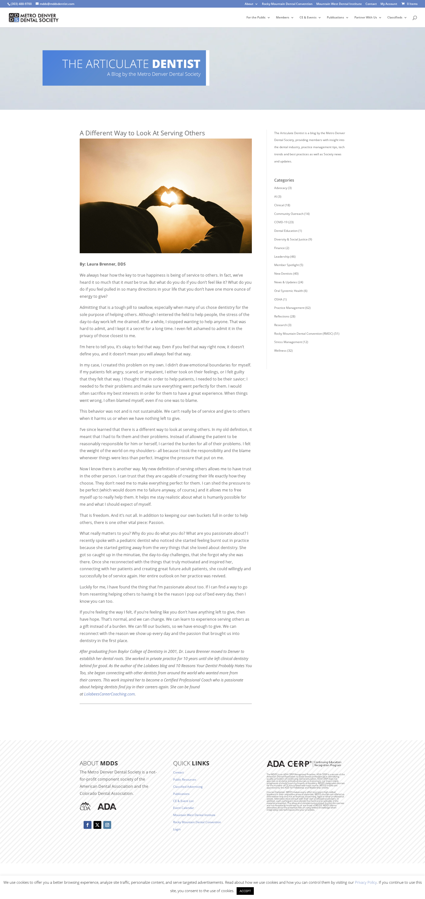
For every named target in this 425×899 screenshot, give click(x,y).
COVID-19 (281, 222)
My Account (388, 4)
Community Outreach (289, 214)
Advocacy (280, 188)
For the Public (256, 17)
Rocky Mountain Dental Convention (287, 4)
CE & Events (308, 17)
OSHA (278, 299)
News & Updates (285, 282)
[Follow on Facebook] (87, 825)
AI (275, 196)
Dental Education (286, 231)
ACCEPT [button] (245, 891)
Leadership (281, 256)
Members (282, 17)
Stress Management (288, 342)
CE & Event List (183, 801)
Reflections (281, 316)
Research (280, 325)
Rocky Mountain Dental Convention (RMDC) (303, 333)
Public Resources (184, 779)
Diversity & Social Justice (291, 239)
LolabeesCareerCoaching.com (109, 694)
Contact (371, 4)
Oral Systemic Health (288, 291)
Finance (279, 248)
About (249, 4)
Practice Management (289, 308)
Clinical (279, 205)
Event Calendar (183, 808)
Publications (335, 17)
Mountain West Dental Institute (339, 4)
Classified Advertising (188, 787)
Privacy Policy (366, 882)
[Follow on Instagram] (107, 825)
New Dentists (283, 273)
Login (177, 829)
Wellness (280, 350)
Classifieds (394, 17)
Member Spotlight (286, 265)
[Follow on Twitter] (97, 825)
